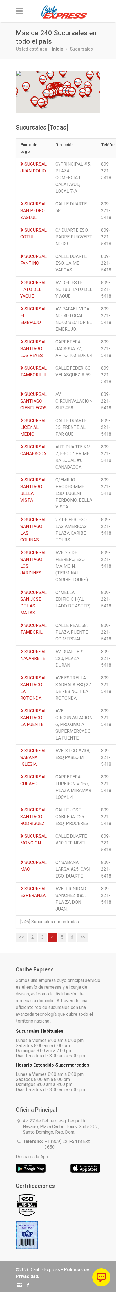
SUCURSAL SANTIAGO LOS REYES (33, 348)
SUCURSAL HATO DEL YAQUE (33, 289)
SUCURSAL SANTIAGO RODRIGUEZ (33, 816)
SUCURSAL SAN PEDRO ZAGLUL (33, 210)
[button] (41, 103)
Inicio (57, 49)
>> (83, 937)
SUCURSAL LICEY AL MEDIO (33, 427)
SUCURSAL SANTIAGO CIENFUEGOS (33, 401)
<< (21, 937)
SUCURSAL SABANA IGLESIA (33, 757)
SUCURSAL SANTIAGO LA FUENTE (33, 717)
